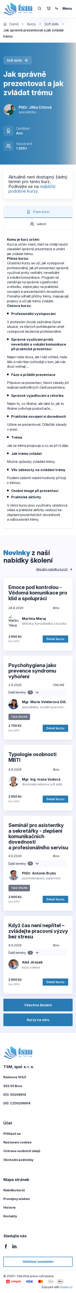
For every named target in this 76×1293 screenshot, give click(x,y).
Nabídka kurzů (14, 1190)
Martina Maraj (34, 618)
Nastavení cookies (17, 1142)
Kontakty (10, 1216)
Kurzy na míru (38, 1020)
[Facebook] (5, 1248)
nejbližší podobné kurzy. (31, 189)
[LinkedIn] (14, 1248)
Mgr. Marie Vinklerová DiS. (44, 702)
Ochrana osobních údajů (21, 1151)
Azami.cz (66, 1287)
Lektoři (41, 224)
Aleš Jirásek (32, 962)
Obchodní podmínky (18, 1160)
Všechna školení (38, 1005)
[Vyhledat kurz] (39, 8)
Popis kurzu (41, 211)
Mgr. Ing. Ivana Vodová (41, 779)
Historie (9, 1207)
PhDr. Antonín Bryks (39, 873)
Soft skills (51, 24)
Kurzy (31, 24)
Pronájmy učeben (16, 1199)
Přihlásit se (12, 1133)
